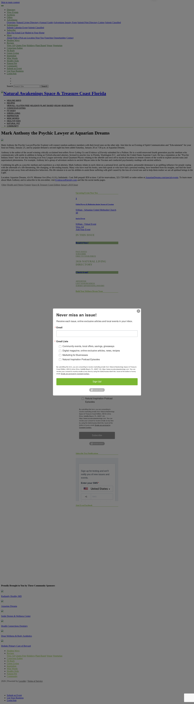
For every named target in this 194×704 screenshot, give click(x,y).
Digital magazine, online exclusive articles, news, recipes (91, 350)
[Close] (138, 311)
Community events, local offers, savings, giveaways (88, 346)
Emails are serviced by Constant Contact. (75, 374)
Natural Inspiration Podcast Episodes (81, 359)
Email (59, 327)
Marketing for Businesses (75, 355)
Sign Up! (97, 382)
